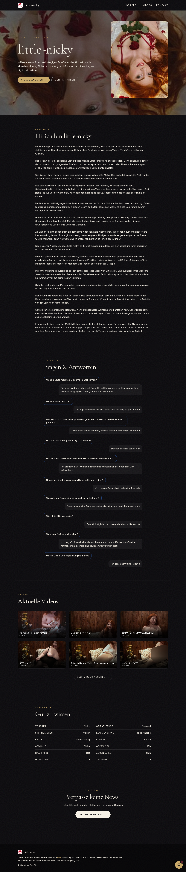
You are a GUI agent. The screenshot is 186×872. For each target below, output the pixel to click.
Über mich (131, 5)
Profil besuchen (93, 814)
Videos (147, 5)
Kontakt (162, 5)
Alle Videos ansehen (93, 677)
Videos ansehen (33, 80)
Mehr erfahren (65, 80)
